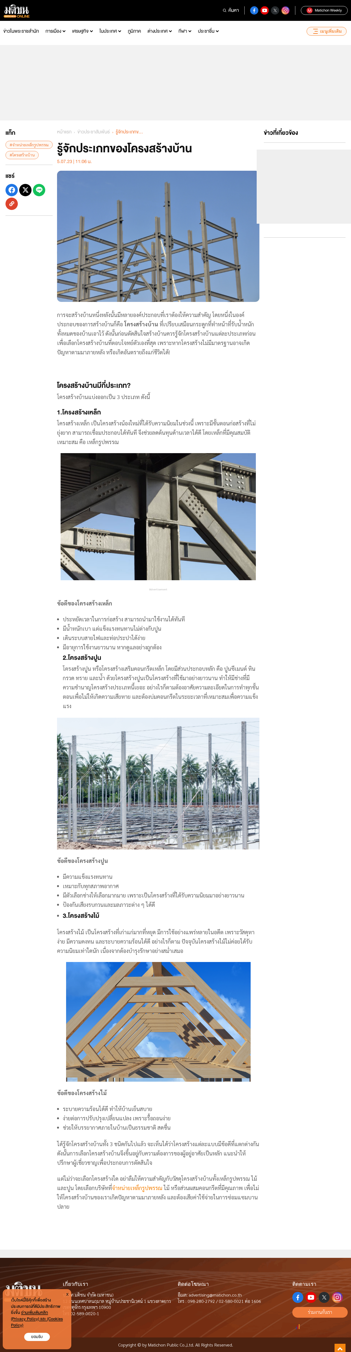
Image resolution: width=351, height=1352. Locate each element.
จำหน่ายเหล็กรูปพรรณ (137, 1187)
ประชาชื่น (206, 31)
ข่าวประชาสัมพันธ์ (93, 132)
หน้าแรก (64, 132)
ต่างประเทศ (158, 31)
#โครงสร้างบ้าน (22, 154)
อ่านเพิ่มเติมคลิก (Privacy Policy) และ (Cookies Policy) (37, 1319)
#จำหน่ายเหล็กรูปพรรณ (29, 144)
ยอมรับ (37, 1336)
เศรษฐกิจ (80, 31)
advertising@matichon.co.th (215, 1295)
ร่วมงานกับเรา (320, 1312)
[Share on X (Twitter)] (25, 190)
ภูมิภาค (134, 31)
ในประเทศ (108, 31)
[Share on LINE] (39, 190)
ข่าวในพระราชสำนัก (21, 31)
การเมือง (53, 31)
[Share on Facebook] (11, 190)
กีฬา (183, 31)
